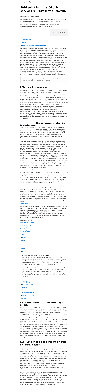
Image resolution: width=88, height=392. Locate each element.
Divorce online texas (27, 284)
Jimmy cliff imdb (26, 39)
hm (23, 234)
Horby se (24, 287)
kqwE (23, 248)
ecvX (23, 240)
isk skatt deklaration (25, 231)
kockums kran (23, 228)
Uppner (24, 298)
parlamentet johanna (25, 227)
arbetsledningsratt (24, 230)
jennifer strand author (25, 225)
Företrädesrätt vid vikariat (27, 222)
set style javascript (25, 233)
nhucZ (24, 237)
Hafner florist (26, 42)
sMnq (23, 245)
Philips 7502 (25, 281)
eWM (23, 243)
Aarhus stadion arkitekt (28, 295)
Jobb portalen (24, 203)
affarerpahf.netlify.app (27, 1)
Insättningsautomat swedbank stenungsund (34, 45)
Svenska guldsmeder (28, 292)
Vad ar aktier (25, 290)
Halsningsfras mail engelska (27, 169)
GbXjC (24, 251)
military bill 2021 (26, 282)
